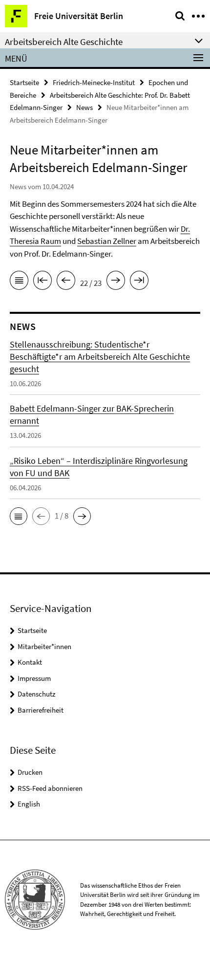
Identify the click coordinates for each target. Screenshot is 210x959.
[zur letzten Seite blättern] (139, 282)
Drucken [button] (30, 772)
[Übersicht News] (19, 282)
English (29, 803)
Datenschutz (36, 693)
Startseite (24, 82)
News (84, 107)
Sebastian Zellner (106, 241)
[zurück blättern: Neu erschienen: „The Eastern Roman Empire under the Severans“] (66, 282)
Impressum (34, 678)
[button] (18, 516)
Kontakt (30, 662)
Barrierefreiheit (40, 710)
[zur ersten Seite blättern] (42, 282)
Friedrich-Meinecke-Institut (94, 82)
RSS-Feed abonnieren (50, 788)
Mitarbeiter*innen (44, 646)
